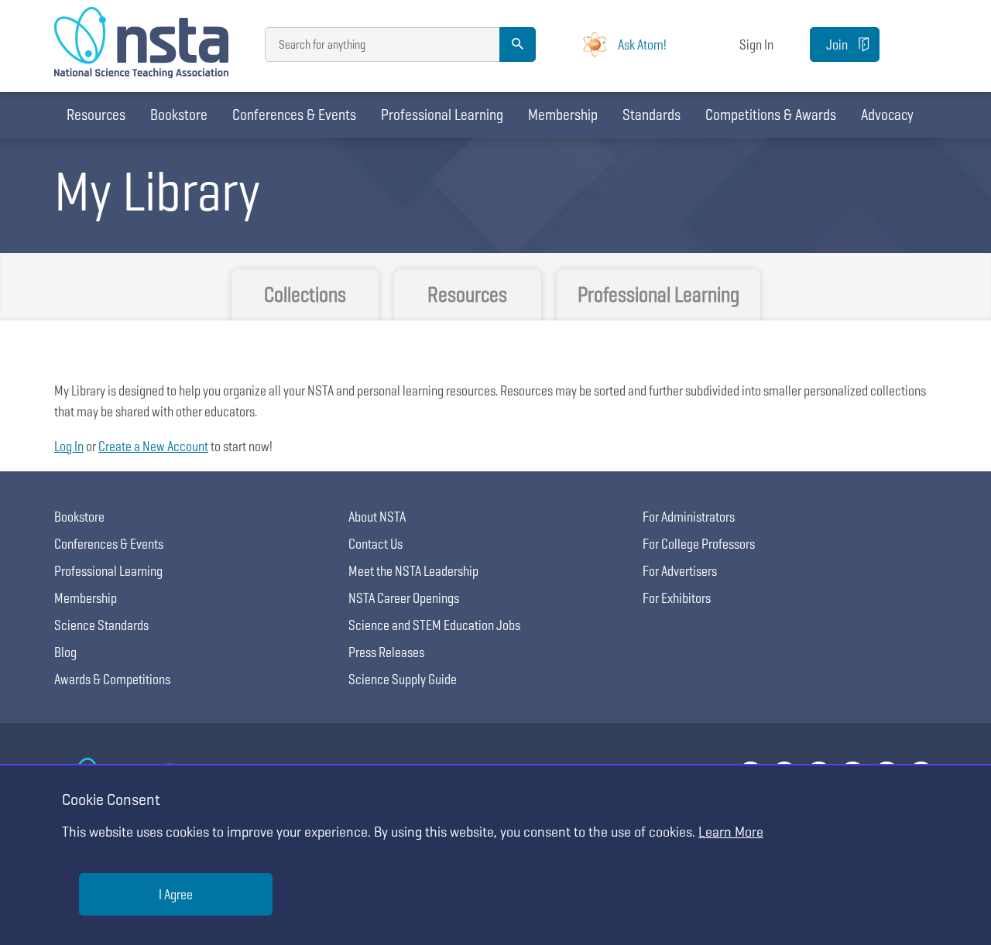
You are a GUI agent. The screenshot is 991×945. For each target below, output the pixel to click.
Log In (69, 446)
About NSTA (377, 517)
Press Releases (386, 652)
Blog (65, 652)
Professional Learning (442, 114)
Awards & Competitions (112, 679)
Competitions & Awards (770, 114)
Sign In (756, 44)
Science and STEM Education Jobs (434, 625)
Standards (651, 114)
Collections (305, 294)
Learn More (730, 832)
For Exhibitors (677, 598)
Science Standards (101, 625)
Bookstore (178, 114)
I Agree (176, 894)
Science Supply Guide (402, 679)
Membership (563, 114)
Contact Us (375, 544)
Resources (96, 114)
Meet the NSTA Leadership (413, 571)
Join (837, 44)
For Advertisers (680, 571)
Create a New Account (153, 446)
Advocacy (887, 114)
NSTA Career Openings (403, 598)
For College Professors (699, 544)
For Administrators (689, 517)
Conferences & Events (294, 114)
